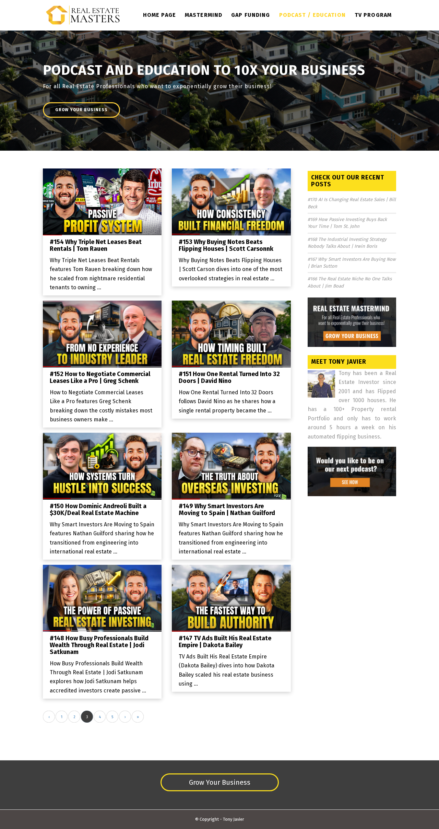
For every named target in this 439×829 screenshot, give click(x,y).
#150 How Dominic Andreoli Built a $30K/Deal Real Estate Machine (98, 509)
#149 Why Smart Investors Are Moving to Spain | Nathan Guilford (227, 509)
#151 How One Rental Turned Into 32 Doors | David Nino (229, 377)
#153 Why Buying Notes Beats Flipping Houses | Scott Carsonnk (226, 245)
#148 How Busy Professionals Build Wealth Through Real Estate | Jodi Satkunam (99, 645)
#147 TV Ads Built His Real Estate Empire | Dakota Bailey (225, 641)
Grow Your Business (81, 109)
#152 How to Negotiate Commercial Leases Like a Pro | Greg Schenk (100, 377)
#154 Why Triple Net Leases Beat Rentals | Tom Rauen (96, 245)
